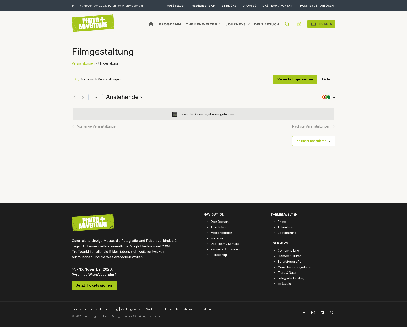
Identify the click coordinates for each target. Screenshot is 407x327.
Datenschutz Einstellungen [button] (199, 309)
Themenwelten (201, 24)
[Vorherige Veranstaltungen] (74, 97)
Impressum (79, 309)
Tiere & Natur (287, 272)
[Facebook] (304, 312)
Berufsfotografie (289, 261)
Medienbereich (203, 5)
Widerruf (152, 309)
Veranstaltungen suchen (295, 79)
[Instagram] (313, 312)
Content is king (288, 250)
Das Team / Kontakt (278, 5)
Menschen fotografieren (295, 267)
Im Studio (284, 283)
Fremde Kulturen (289, 256)
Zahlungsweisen (132, 309)
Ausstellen (176, 5)
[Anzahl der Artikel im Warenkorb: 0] (299, 24)
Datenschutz (170, 309)
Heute (95, 97)
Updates (249, 5)
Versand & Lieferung (103, 309)
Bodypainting (287, 232)
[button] (327, 97)
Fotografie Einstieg (291, 278)
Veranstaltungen (83, 63)
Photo (282, 221)
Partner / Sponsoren (317, 5)
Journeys (236, 24)
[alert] (203, 114)
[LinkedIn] (322, 312)
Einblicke (229, 5)
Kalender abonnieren (311, 141)
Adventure (285, 227)
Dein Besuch (266, 24)
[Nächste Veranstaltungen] (82, 97)
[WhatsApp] (331, 312)
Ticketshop (219, 255)
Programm (170, 24)
